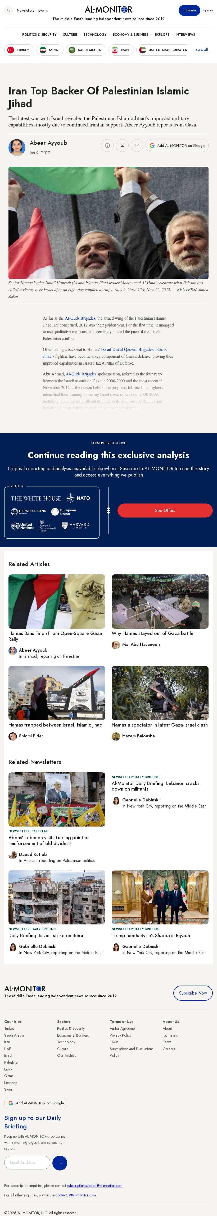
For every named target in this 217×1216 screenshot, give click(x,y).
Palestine (10, 1062)
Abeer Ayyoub (48, 142)
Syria (8, 1089)
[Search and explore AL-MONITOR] (8, 10)
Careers (169, 1048)
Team (167, 1042)
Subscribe (189, 10)
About (167, 1028)
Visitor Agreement (123, 1028)
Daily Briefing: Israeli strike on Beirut (46, 935)
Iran (7, 1042)
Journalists (170, 1035)
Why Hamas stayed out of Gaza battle (152, 633)
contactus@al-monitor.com (76, 1195)
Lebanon (10, 1082)
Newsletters (25, 10)
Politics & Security (39, 34)
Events (43, 10)
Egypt (8, 1069)
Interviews (185, 34)
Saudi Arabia (14, 1035)
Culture (70, 34)
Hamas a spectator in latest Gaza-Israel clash (160, 725)
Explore (162, 34)
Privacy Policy (120, 1035)
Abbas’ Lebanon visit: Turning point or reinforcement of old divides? (48, 840)
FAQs (114, 1042)
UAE (7, 1048)
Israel (8, 1055)
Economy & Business (130, 34)
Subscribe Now (193, 993)
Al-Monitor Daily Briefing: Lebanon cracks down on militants (156, 786)
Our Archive (66, 1055)
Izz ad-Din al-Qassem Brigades (127, 349)
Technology (94, 34)
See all (202, 50)
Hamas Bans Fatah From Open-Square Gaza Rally (55, 636)
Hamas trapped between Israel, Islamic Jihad (55, 725)
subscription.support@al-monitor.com (95, 1185)
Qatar (8, 1075)
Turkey (9, 1028)
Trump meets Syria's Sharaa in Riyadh (151, 935)
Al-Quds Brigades (80, 318)
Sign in (207, 10)
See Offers (165, 510)
